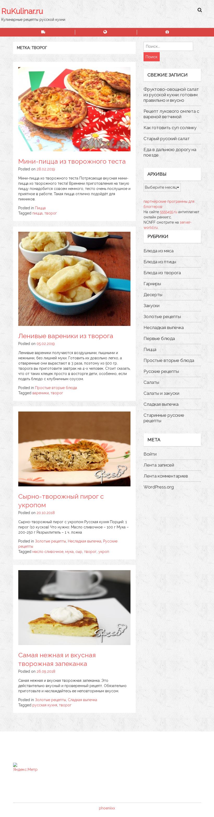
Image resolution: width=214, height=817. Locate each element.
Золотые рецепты (50, 541)
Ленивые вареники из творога (65, 336)
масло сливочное (47, 552)
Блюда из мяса (159, 250)
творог (50, 213)
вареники (40, 393)
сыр (78, 552)
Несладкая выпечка (84, 541)
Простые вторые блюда (56, 388)
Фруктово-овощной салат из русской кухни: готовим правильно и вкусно (171, 95)
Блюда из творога (162, 272)
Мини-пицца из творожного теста (72, 161)
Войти (150, 454)
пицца (37, 213)
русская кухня (44, 705)
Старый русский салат (167, 138)
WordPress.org (159, 487)
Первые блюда (159, 338)
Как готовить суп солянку (170, 127)
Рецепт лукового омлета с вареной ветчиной (171, 114)
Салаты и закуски (161, 393)
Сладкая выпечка (82, 700)
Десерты (153, 294)
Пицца (40, 208)
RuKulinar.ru (22, 11)
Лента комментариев (166, 476)
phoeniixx (107, 808)
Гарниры (152, 283)
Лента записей (159, 465)
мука (69, 552)
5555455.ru (168, 212)
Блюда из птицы (160, 261)
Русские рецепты (161, 371)
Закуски (151, 305)
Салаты (151, 382)
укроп (103, 552)
